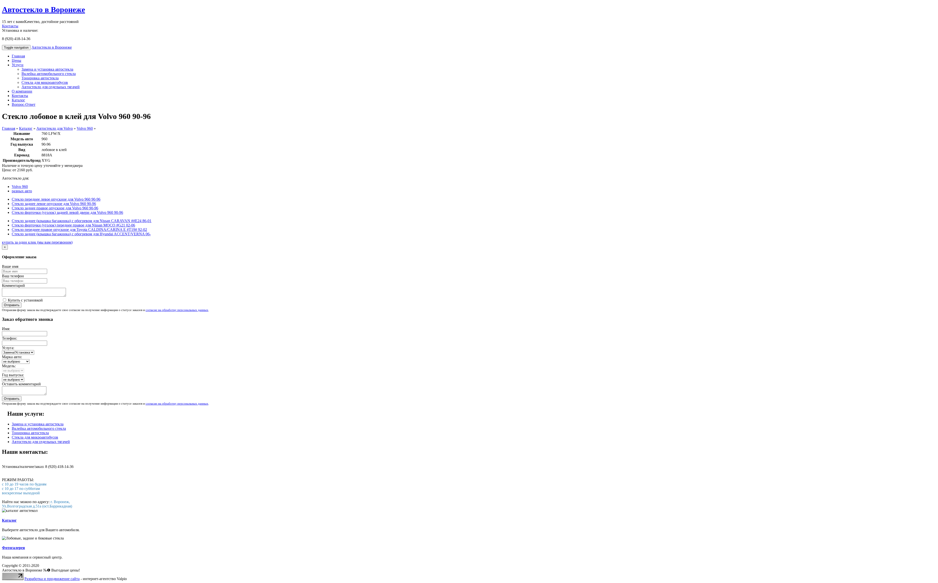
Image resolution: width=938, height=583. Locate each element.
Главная (18, 56)
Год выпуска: (13, 375)
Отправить (12, 305)
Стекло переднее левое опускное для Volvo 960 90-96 (56, 199)
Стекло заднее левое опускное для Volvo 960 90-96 (54, 204)
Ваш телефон (13, 276)
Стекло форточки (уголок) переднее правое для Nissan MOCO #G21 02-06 (73, 225)
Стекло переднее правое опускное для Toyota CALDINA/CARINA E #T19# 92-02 (79, 229)
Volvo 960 (85, 128)
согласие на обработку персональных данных (177, 310)
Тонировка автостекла (40, 78)
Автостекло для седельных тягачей (50, 87)
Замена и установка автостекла (47, 69)
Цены (16, 60)
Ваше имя (10, 266)
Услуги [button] (17, 65)
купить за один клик (37, 242)
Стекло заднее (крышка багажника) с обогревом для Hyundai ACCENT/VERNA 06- (81, 234)
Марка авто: (12, 357)
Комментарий (13, 285)
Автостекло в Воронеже (43, 9)
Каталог (18, 100)
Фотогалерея (13, 548)
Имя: (6, 329)
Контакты (10, 26)
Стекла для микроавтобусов (44, 82)
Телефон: (9, 338)
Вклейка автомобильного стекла (48, 74)
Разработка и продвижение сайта (52, 579)
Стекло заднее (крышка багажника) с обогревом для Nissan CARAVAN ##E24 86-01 (81, 221)
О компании (22, 91)
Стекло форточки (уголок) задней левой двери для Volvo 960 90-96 (67, 212)
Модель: (9, 366)
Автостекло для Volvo (54, 128)
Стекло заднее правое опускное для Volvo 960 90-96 (55, 208)
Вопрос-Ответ (23, 104)
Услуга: (8, 348)
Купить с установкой (25, 300)
